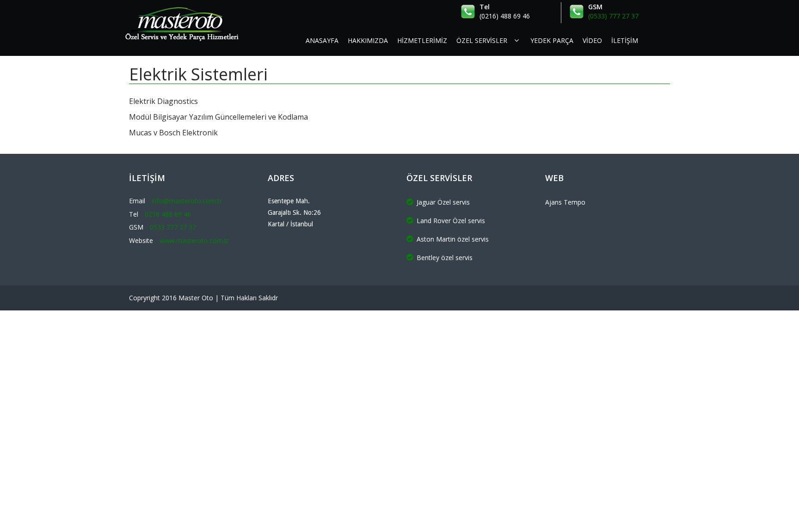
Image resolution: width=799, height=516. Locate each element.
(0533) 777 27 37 (613, 16)
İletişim (624, 40)
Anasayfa (322, 40)
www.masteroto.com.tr (194, 240)
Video (592, 40)
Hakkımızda (368, 40)
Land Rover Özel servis (451, 220)
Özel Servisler (481, 40)
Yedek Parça (551, 40)
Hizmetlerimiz (422, 40)
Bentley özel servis (445, 257)
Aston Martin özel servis (453, 239)
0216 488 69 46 (168, 214)
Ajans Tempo (565, 202)
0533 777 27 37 (173, 227)
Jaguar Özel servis (443, 202)
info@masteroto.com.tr (187, 200)
